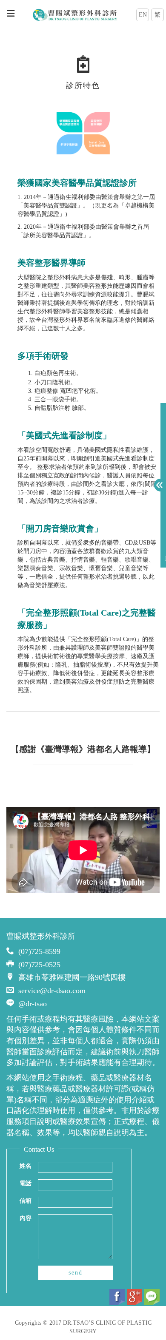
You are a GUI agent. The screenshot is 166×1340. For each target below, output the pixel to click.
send (76, 1272)
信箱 (25, 1201)
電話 (25, 1183)
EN (143, 14)
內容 (25, 1218)
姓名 (25, 1166)
